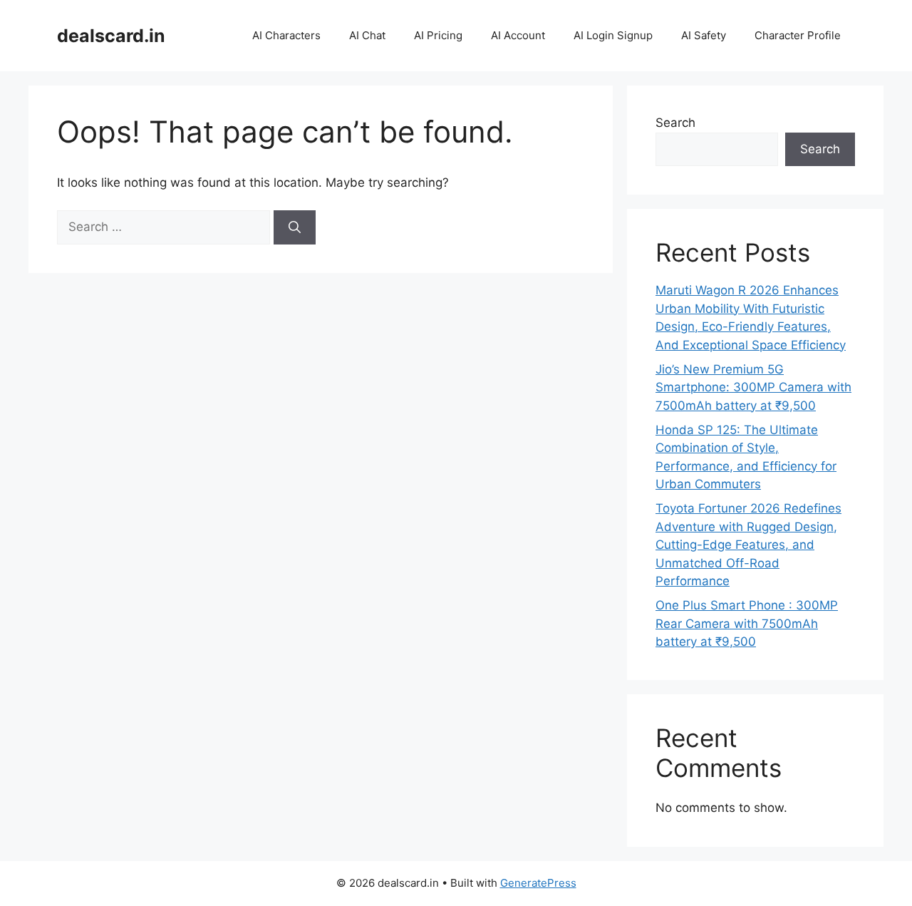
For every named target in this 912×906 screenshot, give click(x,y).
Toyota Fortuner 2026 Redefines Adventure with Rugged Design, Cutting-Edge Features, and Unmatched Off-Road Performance (748, 544)
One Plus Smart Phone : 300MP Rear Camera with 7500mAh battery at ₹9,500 (747, 623)
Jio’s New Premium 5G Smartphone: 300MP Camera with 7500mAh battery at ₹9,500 (753, 387)
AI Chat (367, 35)
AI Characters (286, 35)
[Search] (295, 227)
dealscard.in (111, 35)
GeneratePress (538, 883)
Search (675, 122)
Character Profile (798, 35)
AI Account (518, 35)
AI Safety (703, 35)
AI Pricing (438, 35)
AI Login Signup (613, 35)
